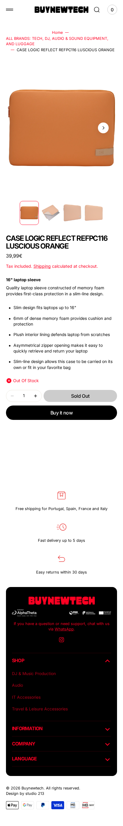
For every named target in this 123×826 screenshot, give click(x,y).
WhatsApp (64, 629)
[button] (9, 9)
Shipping (42, 266)
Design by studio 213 (25, 793)
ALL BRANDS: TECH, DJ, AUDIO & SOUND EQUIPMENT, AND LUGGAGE (57, 41)
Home (57, 32)
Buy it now (61, 413)
